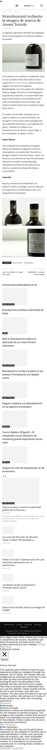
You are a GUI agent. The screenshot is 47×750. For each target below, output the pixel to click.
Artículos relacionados (13, 285)
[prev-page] (3, 476)
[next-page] (6, 476)
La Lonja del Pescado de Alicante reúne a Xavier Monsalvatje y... (20, 538)
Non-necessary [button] (8, 724)
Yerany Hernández (33, 633)
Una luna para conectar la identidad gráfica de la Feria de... (21, 508)
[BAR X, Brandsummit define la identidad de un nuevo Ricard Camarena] (23, 325)
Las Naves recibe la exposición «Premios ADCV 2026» (18, 586)
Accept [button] (41, 644)
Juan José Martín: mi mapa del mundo (12, 273)
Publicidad (23, 627)
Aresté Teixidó (21, 82)
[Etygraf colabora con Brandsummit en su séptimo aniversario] (23, 390)
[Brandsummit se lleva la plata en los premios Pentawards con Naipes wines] (23, 357)
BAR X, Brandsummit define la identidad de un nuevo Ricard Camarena (19, 342)
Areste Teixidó (17, 263)
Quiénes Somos (9, 625)
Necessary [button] (5, 703)
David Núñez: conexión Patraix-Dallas (36, 273)
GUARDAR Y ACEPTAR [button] (11, 748)
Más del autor (30, 285)
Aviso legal (37, 625)
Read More (5, 646)
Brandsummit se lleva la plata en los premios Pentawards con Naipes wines (22, 374)
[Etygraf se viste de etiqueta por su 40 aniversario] (23, 454)
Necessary (7, 705)
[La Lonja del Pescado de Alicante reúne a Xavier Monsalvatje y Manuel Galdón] (23, 530)
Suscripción (28, 625)
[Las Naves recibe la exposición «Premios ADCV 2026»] (23, 578)
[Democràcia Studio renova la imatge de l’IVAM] (23, 600)
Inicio (4, 11)
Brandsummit (29, 263)
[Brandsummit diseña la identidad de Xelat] (23, 296)
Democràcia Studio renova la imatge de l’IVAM (23, 609)
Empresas (6, 426)
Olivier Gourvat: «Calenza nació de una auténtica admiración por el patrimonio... (23, 562)
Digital (5, 333)
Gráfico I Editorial (13, 11)
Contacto (19, 625)
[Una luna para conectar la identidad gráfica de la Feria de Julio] (23, 491)
